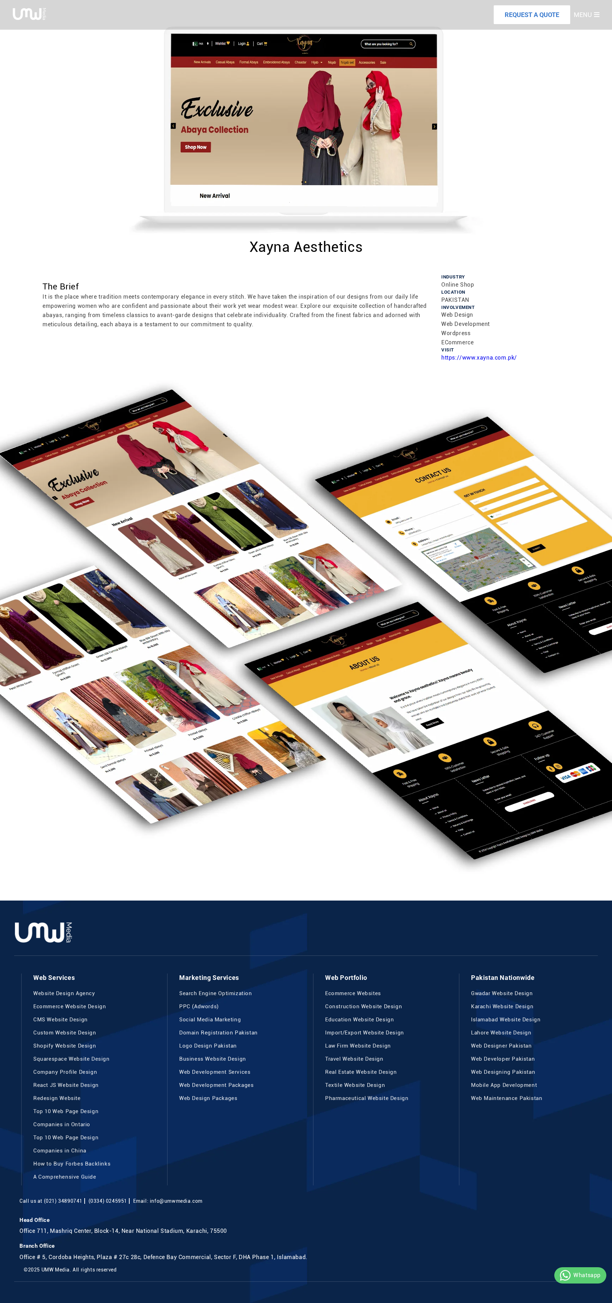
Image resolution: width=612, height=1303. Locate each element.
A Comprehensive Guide (64, 1177)
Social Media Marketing (210, 1019)
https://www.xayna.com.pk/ (479, 357)
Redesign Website (57, 1098)
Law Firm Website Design (358, 1046)
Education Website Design (359, 1019)
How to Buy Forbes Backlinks (71, 1164)
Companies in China (59, 1150)
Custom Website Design (64, 1033)
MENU (583, 14)
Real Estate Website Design (361, 1072)
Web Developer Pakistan (503, 1059)
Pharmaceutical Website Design (366, 1098)
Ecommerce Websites (353, 993)
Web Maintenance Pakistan (506, 1098)
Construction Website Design (363, 1006)
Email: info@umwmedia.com (168, 1201)
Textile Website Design (355, 1085)
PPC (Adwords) (199, 1006)
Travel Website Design (354, 1059)
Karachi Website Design (502, 1006)
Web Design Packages (208, 1098)
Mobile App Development (504, 1085)
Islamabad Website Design (505, 1019)
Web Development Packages (216, 1085)
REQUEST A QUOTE (532, 14)
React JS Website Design (66, 1085)
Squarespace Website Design (71, 1059)
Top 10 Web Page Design (65, 1111)
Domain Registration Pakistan (218, 1033)
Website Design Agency (64, 993)
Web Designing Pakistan (503, 1072)
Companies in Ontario (61, 1124)
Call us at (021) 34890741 (51, 1201)
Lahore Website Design (501, 1033)
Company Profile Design (65, 1072)
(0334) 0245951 (108, 1201)
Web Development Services (214, 1072)
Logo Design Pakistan (208, 1046)
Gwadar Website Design (502, 993)
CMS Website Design (60, 1019)
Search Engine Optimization (215, 993)
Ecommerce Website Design (69, 1006)
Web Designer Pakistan (501, 1046)
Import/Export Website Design (364, 1033)
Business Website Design (212, 1059)
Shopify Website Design (64, 1046)
